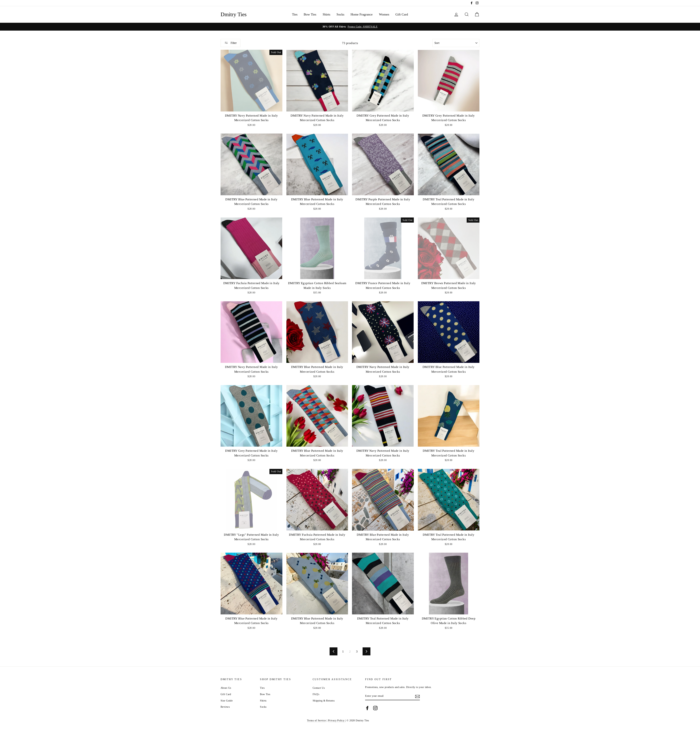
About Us (226, 687)
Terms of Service (316, 720)
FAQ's (316, 694)
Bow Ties (310, 14)
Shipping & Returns (324, 700)
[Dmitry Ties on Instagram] (375, 708)
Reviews (225, 706)
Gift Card (401, 14)
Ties (295, 14)
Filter (233, 42)
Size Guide (227, 700)
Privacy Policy (336, 720)
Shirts (326, 14)
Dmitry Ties (234, 14)
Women (384, 14)
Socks (340, 14)
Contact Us (319, 687)
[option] (350, 27)
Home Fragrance (362, 14)
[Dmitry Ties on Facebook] (367, 708)
